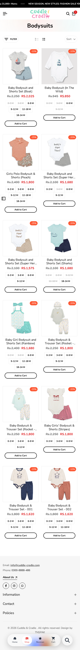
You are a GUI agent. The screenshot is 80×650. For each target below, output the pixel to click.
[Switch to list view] (36, 39)
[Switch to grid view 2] (44, 39)
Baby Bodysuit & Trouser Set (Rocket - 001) (59, 341)
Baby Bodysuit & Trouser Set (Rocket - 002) (20, 427)
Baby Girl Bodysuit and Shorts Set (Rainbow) (20, 341)
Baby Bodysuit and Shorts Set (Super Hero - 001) (20, 261)
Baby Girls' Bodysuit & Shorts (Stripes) (59, 427)
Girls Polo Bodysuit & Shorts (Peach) (20, 175)
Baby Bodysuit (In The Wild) (59, 89)
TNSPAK (40, 632)
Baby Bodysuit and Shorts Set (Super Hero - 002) (59, 175)
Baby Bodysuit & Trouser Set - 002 (59, 507)
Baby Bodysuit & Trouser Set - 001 (21, 507)
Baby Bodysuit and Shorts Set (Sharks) (59, 261)
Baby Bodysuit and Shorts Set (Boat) (20, 89)
